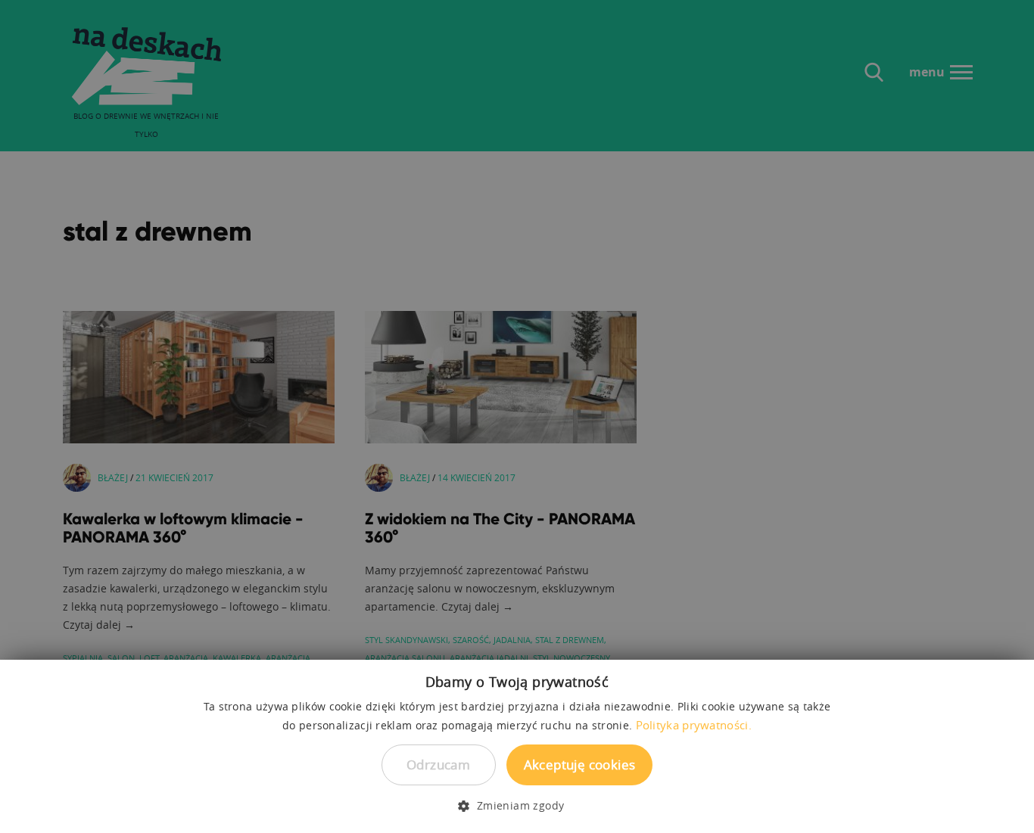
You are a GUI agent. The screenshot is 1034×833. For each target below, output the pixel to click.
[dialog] (517, 416)
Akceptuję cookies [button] (580, 764)
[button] (516, 806)
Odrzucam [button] (438, 764)
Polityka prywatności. (694, 724)
